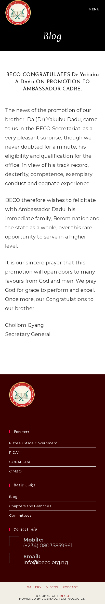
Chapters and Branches (30, 506)
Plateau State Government (33, 443)
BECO (64, 596)
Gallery (34, 587)
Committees (20, 515)
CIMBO (15, 471)
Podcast (70, 587)
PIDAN (15, 452)
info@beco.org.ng (45, 562)
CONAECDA (20, 462)
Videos (52, 587)
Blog (13, 497)
